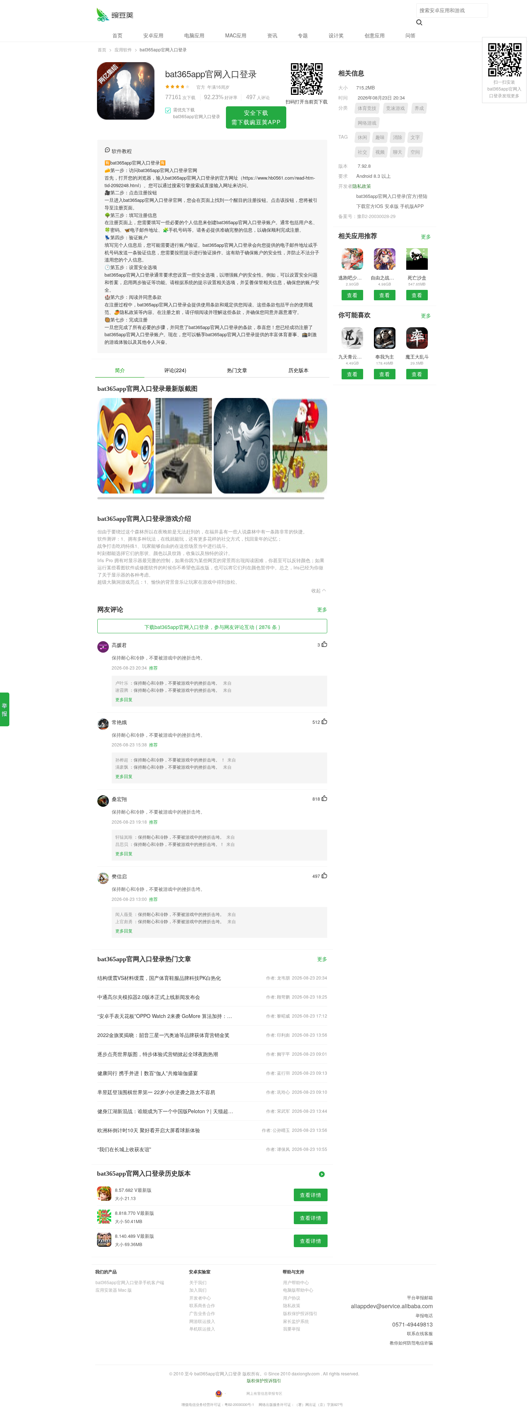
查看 (352, 294)
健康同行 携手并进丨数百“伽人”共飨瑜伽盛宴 (147, 1073)
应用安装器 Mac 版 (114, 1290)
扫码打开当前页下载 (307, 101)
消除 (397, 137)
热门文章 (237, 370)
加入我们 (198, 1290)
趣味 (380, 137)
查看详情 (310, 1194)
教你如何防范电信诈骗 (411, 1342)
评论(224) (175, 370)
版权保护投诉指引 (300, 1313)
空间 (415, 151)
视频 (380, 151)
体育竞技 (367, 108)
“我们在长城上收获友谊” (124, 1149)
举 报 (4, 709)
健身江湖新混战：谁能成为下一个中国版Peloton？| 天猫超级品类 (166, 1111)
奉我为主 (384, 356)
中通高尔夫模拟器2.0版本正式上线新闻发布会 (148, 996)
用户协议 (291, 1298)
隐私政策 (361, 185)
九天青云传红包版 (352, 356)
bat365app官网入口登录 (114, 15)
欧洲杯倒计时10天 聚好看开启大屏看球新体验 (148, 1130)
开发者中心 (200, 1298)
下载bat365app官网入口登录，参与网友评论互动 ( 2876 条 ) (212, 626)
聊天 (397, 151)
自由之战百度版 (384, 277)
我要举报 (291, 1328)
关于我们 (198, 1282)
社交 (362, 151)
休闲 (362, 137)
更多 (322, 609)
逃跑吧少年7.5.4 (352, 277)
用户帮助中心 (296, 1282)
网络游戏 (367, 122)
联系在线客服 (420, 1333)
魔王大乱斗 (417, 356)
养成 (419, 108)
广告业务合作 (202, 1313)
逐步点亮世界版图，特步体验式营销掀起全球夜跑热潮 (157, 1053)
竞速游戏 (395, 108)
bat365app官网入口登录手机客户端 (130, 1282)
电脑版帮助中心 (298, 1290)
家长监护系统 (296, 1321)
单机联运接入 (202, 1328)
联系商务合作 (202, 1305)
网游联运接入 (202, 1321)
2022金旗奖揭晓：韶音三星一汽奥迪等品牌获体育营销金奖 (163, 1034)
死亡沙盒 (417, 277)
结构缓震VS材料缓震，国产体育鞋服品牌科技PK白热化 (159, 977)
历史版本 (298, 370)
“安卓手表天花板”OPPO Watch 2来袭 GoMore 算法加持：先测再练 (166, 1015)
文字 (415, 137)
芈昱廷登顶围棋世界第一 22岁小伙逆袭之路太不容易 (156, 1092)
